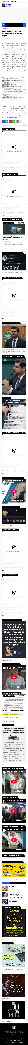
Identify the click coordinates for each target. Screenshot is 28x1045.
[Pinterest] (10, 121)
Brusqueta (12, 886)
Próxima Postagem (21, 125)
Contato (13, 1)
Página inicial (5, 28)
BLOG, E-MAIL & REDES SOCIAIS (9, 857)
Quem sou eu (5, 1)
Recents (14, 883)
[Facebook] (3, 121)
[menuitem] (3, 25)
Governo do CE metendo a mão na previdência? (17, 900)
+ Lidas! (6, 883)
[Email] (17, 121)
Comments (22, 883)
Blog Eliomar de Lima (16, 117)
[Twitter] (6, 121)
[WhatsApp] (13, 121)
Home (6, 1042)
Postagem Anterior (7, 125)
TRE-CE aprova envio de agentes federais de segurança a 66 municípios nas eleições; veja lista (16, 895)
